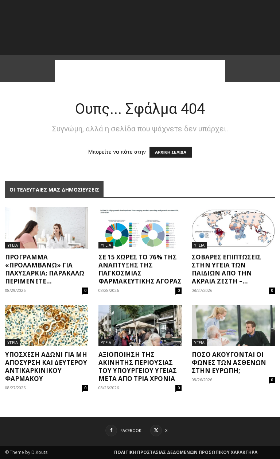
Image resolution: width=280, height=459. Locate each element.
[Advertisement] (140, 71)
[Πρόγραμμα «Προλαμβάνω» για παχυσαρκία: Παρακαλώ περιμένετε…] (46, 227)
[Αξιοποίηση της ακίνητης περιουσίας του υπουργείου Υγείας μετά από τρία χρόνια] (140, 325)
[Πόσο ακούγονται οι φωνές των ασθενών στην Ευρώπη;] (233, 325)
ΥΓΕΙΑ (12, 245)
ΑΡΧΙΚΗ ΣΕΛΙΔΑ (170, 152)
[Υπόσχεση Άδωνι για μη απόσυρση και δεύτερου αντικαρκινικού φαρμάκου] (46, 325)
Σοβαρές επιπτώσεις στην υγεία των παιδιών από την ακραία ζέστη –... (226, 269)
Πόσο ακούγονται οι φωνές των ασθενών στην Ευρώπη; (229, 362)
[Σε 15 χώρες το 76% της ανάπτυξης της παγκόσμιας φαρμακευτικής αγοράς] (140, 227)
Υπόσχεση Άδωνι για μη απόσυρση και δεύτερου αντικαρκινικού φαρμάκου (46, 366)
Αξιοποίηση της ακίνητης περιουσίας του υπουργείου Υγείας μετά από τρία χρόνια (137, 366)
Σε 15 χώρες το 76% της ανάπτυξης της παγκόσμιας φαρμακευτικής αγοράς (140, 269)
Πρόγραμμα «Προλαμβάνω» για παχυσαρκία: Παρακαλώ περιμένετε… (44, 269)
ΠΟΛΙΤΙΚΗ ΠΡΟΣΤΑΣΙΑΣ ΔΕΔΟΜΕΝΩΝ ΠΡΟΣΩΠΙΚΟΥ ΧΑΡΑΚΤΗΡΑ (185, 452)
